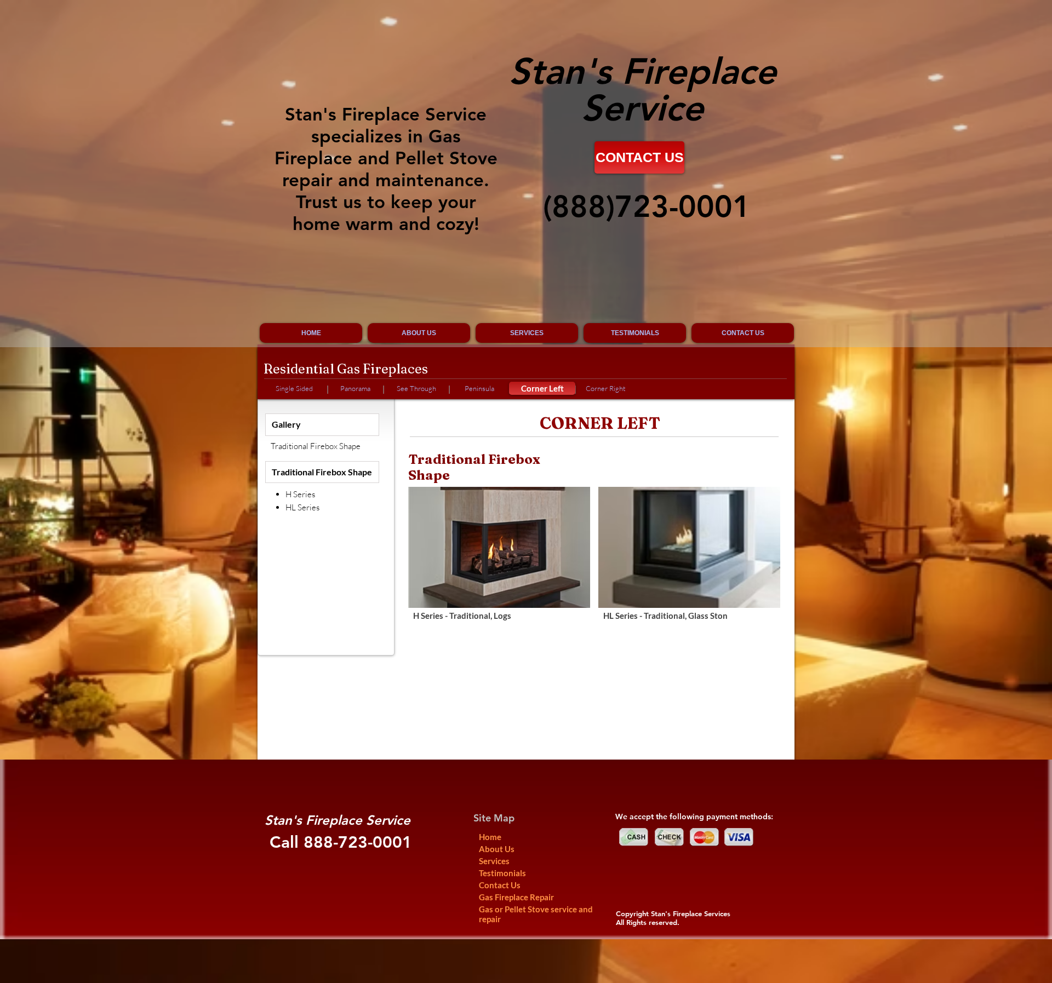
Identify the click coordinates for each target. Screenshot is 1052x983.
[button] (499, 561)
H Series (300, 494)
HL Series (302, 507)
